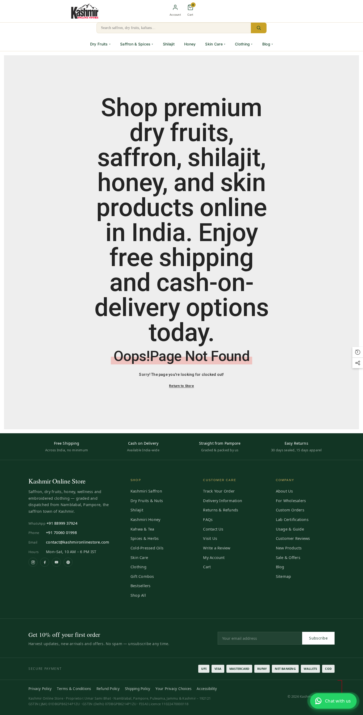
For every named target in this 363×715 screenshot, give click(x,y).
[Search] (259, 28)
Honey (190, 44)
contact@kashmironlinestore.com (77, 542)
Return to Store (181, 386)
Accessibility (207, 688)
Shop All (138, 595)
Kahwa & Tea (142, 529)
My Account (214, 557)
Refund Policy (108, 688)
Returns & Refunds (220, 509)
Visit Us (210, 538)
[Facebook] (44, 562)
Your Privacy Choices (173, 688)
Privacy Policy (40, 688)
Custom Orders (290, 509)
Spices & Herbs (144, 538)
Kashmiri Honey (145, 519)
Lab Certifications (292, 519)
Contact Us (213, 529)
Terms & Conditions (74, 688)
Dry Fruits (100, 44)
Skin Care (215, 44)
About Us (284, 491)
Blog (267, 44)
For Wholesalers (291, 500)
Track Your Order (219, 491)
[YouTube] (56, 562)
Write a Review (216, 547)
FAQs (208, 519)
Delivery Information (222, 500)
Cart (207, 566)
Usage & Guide (290, 529)
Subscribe (318, 638)
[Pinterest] (68, 562)
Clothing (244, 44)
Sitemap (283, 576)
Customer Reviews (293, 538)
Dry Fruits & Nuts (146, 500)
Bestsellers (140, 585)
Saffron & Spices (136, 44)
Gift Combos (142, 576)
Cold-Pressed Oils (146, 547)
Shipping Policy (137, 688)
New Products (289, 547)
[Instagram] (32, 562)
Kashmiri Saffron (146, 491)
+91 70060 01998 (61, 532)
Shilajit (169, 44)
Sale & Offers (288, 557)
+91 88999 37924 (62, 523)
